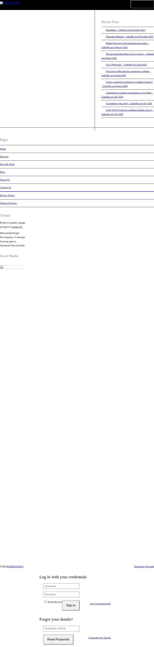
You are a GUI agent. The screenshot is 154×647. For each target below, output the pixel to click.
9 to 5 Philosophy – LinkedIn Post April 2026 (126, 64)
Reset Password (58, 639)
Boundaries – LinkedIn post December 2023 (125, 30)
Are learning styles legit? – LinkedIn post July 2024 (129, 103)
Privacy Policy (7, 195)
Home (3, 148)
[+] (44, 51)
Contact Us (5, 187)
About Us (5, 179)
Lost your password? (100, 603)
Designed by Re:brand (144, 566)
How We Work (7, 164)
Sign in (70, 605)
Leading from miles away (32, 65)
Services (4, 156)
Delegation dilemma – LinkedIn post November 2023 (129, 36)
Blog (2, 172)
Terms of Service (8, 203)
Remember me (54, 601)
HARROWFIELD (15, 566)
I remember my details (99, 637)
